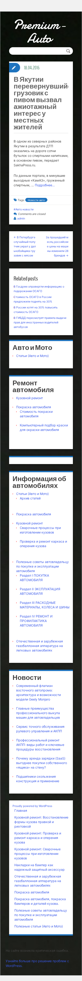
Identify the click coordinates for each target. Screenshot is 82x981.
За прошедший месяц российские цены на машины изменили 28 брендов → (57, 246)
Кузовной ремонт (29, 398)
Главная (20, 810)
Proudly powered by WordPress (32, 806)
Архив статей (30, 498)
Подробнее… (45, 185)
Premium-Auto (39, 31)
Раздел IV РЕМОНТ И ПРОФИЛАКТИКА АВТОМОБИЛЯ (36, 620)
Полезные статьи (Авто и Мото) (38, 926)
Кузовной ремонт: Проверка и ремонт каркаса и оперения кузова (37, 837)
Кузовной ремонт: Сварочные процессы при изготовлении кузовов (37, 853)
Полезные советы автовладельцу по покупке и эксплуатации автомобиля (42, 566)
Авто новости (24, 209)
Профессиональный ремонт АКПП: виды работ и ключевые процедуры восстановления (40, 744)
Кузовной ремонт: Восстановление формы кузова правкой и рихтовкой (41, 821)
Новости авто (36, 200)
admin (21, 218)
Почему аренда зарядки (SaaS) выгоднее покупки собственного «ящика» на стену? (41, 762)
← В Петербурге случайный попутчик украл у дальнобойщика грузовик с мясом (25, 246)
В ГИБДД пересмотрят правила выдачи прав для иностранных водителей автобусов (40, 322)
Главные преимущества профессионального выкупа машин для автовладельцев (38, 712)
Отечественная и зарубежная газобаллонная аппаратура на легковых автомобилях (39, 645)
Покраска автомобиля (33, 407)
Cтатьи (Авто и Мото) (32, 356)
